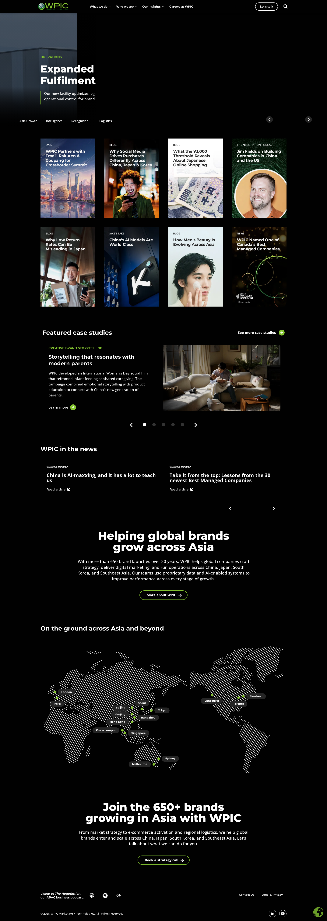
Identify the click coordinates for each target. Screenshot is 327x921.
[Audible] (118, 895)
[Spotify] (105, 895)
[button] (285, 6)
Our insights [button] (151, 6)
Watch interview (245, 488)
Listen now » (247, 194)
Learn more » (56, 206)
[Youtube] (283, 913)
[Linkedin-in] (272, 913)
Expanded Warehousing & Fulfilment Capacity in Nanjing (121, 74)
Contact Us (246, 894)
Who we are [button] (125, 6)
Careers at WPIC (181, 6)
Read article (118, 489)
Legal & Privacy (272, 894)
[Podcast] (92, 895)
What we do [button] (98, 6)
